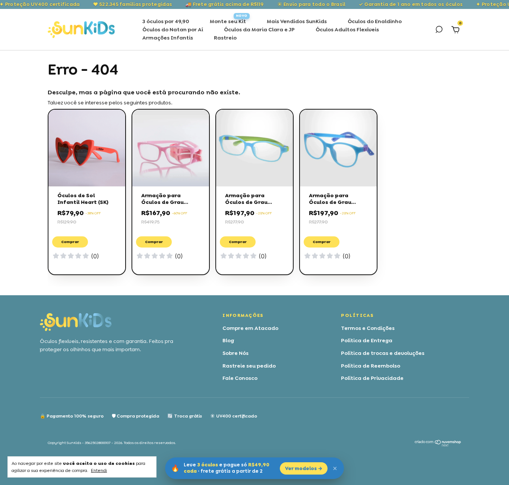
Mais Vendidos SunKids (297, 21)
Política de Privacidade (372, 378)
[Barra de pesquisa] (439, 30)
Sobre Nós (235, 353)
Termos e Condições (368, 328)
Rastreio (225, 37)
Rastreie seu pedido (249, 365)
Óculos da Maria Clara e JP (259, 29)
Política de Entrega (366, 340)
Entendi (99, 470)
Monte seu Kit (228, 21)
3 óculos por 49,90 (165, 21)
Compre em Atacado (250, 328)
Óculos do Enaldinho (375, 21)
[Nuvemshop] (438, 444)
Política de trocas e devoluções (382, 353)
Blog (228, 340)
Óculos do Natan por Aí (172, 29)
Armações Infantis (167, 37)
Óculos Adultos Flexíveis (347, 29)
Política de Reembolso (370, 365)
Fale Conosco (239, 378)
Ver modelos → (303, 468)
